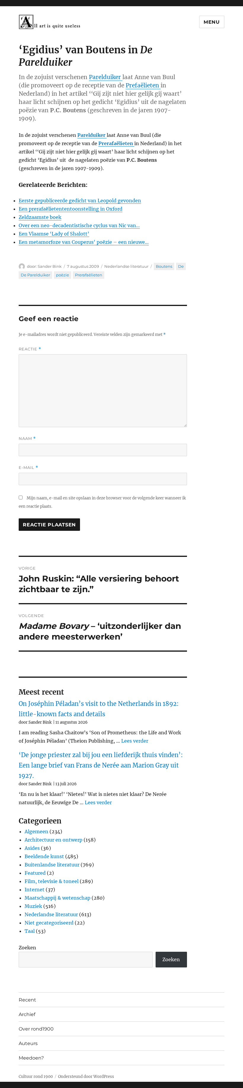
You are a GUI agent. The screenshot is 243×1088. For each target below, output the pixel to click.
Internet (34, 889)
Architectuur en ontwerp (53, 840)
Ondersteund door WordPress (86, 1076)
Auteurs (28, 1043)
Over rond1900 (36, 1029)
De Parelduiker (35, 275)
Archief (27, 1014)
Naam (27, 438)
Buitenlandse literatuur (52, 865)
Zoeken (27, 948)
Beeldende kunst (44, 856)
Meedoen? (31, 1058)
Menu (212, 22)
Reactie (30, 349)
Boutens (164, 266)
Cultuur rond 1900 (36, 1076)
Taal (30, 931)
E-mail (28, 467)
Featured (35, 873)
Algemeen (36, 831)
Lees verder (134, 741)
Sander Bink (50, 266)
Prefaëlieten (143, 85)
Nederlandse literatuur (126, 266)
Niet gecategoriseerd (49, 923)
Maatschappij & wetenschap (57, 898)
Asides (32, 848)
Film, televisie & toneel (52, 881)
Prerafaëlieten (88, 275)
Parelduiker (105, 77)
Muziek (33, 906)
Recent (27, 1000)
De (181, 266)
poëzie (62, 275)
